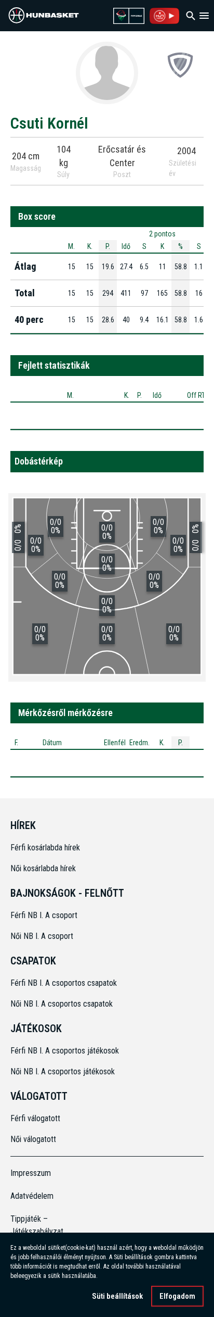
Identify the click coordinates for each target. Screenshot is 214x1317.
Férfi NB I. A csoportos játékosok (64, 1051)
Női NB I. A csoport (41, 936)
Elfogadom (177, 1296)
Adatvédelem (32, 1196)
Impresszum (30, 1173)
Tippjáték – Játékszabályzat (34, 1225)
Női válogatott (33, 1139)
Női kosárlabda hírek (43, 868)
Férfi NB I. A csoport (43, 915)
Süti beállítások (117, 1296)
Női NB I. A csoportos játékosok (62, 1071)
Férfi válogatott (35, 1118)
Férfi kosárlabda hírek (45, 847)
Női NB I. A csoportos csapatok (62, 1004)
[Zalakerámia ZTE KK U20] (180, 64)
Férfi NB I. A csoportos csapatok (64, 983)
